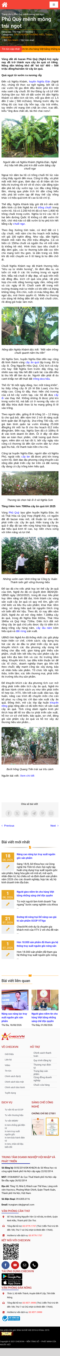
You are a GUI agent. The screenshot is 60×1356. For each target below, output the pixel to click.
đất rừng (21, 631)
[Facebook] (9, 813)
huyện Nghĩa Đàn (39, 81)
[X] (17, 813)
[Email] (51, 813)
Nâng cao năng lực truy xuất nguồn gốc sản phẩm (15, 1000)
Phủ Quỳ (14, 512)
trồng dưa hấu (41, 378)
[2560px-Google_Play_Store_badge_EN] (12, 1274)
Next (53, 825)
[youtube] (15, 1265)
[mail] (25, 1265)
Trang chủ (7, 14)
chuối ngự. (19, 223)
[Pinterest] (42, 813)
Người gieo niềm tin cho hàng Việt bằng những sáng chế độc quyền (45, 1000)
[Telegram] (34, 813)
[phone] (34, 1265)
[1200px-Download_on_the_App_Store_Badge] (12, 1280)
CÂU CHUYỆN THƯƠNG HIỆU (29, 34)
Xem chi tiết (27, 775)
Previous (9, 825)
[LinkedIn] (26, 813)
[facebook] (6, 1265)
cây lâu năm (44, 627)
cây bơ (25, 456)
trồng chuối (44, 207)
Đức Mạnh (13, 40)
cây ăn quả (32, 362)
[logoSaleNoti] (11, 1316)
